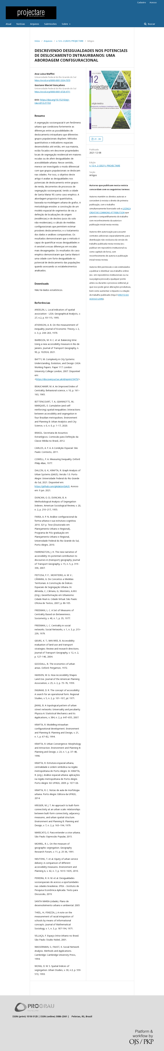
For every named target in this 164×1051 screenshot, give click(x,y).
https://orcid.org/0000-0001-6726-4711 (52, 91)
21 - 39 (97, 139)
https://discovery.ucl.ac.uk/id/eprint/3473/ (57, 379)
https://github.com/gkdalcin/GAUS (52, 486)
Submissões (50, 23)
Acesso (153, 2)
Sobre (65, 23)
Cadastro (141, 2)
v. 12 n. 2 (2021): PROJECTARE (69, 40)
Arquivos (34, 23)
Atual (8, 23)
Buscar (151, 23)
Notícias (20, 23)
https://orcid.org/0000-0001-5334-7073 (52, 80)
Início (37, 40)
